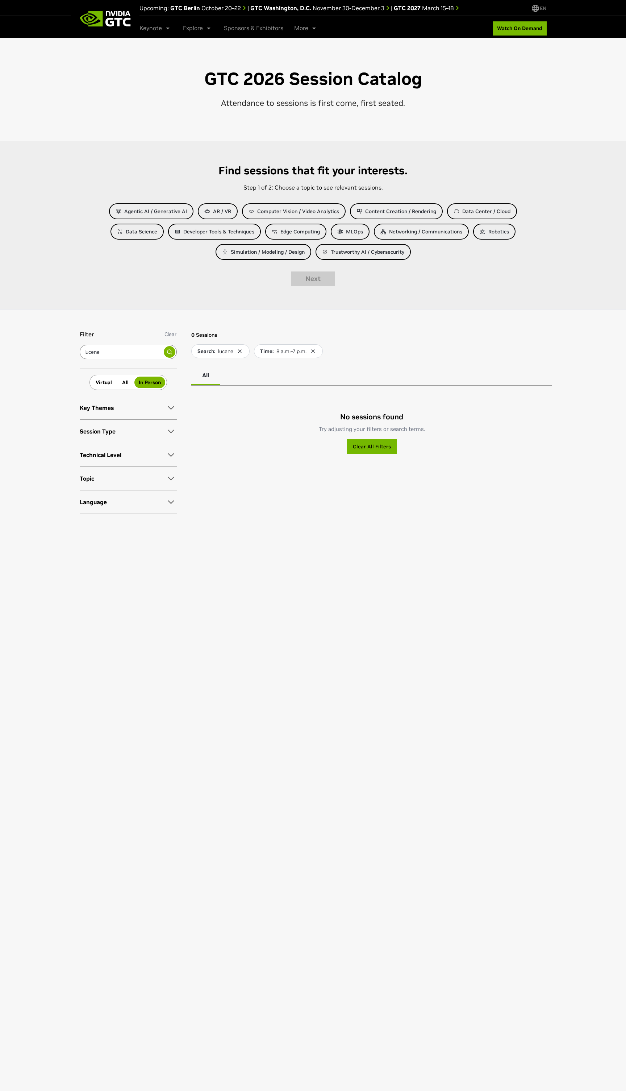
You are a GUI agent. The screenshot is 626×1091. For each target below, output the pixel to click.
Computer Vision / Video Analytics (298, 211)
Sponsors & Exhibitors (253, 28)
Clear (170, 334)
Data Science (141, 231)
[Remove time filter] (313, 351)
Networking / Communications (425, 231)
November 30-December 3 (318, 8)
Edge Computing (300, 231)
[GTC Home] (105, 19)
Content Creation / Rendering (400, 211)
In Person (150, 382)
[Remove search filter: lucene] (239, 351)
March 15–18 (424, 8)
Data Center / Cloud (486, 211)
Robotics (498, 231)
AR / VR (222, 211)
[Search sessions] (169, 352)
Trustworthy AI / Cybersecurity (367, 252)
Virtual (104, 382)
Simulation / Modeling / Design (268, 252)
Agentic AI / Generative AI (155, 211)
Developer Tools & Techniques (218, 231)
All (125, 382)
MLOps (354, 231)
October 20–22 (206, 8)
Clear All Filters (372, 446)
